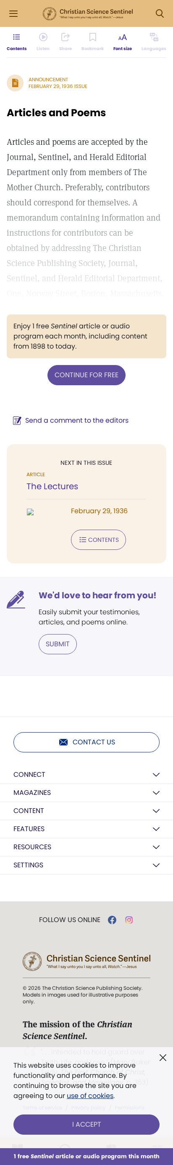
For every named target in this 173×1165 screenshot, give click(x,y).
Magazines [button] (32, 792)
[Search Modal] (159, 13)
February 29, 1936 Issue (58, 86)
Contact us (94, 742)
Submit (58, 644)
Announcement (48, 79)
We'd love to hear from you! (98, 595)
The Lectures (52, 486)
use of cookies (90, 1096)
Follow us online (69, 920)
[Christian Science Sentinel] (88, 14)
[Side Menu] (13, 13)
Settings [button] (28, 865)
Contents (103, 540)
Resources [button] (32, 847)
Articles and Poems (56, 113)
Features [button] (29, 829)
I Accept (86, 1124)
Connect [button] (29, 774)
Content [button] (28, 811)
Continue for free (86, 375)
